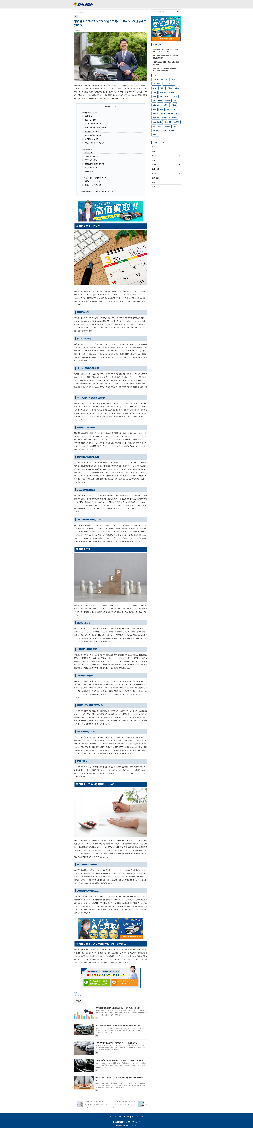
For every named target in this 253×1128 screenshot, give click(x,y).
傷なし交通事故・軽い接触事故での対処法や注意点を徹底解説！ (165, 57)
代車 (161, 96)
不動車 (177, 88)
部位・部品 (156, 130)
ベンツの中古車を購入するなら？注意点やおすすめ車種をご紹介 (118, 1025)
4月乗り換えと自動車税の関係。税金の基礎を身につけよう (166, 63)
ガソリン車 (164, 79)
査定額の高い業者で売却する (93, 164)
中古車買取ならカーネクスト (126, 1121)
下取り (161, 88)
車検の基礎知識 (157, 122)
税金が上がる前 (89, 120)
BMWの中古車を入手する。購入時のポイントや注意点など (116, 1043)
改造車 (154, 109)
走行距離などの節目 (90, 139)
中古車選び (163, 92)
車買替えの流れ (87, 149)
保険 (166, 96)
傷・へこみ (174, 96)
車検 (141, 1117)
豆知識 (164, 118)
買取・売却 (135, 1117)
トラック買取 (156, 84)
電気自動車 (172, 130)
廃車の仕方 (156, 105)
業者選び (155, 113)
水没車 (163, 113)
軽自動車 (167, 126)
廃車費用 (164, 105)
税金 (177, 113)
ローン (154, 88)
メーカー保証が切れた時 (91, 124)
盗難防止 (170, 113)
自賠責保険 (156, 118)
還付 (175, 126)
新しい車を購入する (90, 168)
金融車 (164, 130)
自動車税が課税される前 (91, 135)
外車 (175, 101)
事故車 (154, 96)
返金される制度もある (91, 181)
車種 (154, 126)
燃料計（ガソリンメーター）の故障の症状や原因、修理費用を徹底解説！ (165, 69)
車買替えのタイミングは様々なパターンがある (97, 191)
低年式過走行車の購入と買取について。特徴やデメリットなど (117, 1008)
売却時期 (78, 995)
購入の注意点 (173, 118)
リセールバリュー (168, 84)
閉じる (113, 106)
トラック (173, 79)
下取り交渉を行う (89, 160)
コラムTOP (113, 1117)
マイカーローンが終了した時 (93, 143)
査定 (173, 109)
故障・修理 (126, 1117)
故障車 (161, 109)
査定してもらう (88, 152)
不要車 (154, 92)
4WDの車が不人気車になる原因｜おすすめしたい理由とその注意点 (119, 1060)
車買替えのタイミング (89, 113)
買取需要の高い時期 (90, 131)
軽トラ (160, 126)
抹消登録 (173, 105)
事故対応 (171, 92)
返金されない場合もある (91, 185)
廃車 (120, 1117)
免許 (154, 101)
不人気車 (169, 88)
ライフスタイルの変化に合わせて (94, 127)
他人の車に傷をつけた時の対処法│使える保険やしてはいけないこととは (165, 50)
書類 (168, 109)
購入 (77, 993)
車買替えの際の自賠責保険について (93, 178)
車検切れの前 (88, 116)
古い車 (160, 101)
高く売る (155, 135)
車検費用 (176, 122)
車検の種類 (168, 122)
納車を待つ (87, 171)
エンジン (155, 79)
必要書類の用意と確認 (91, 156)
